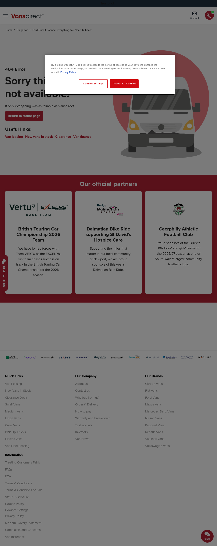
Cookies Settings (93, 83)
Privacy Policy (68, 72)
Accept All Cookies (124, 83)
